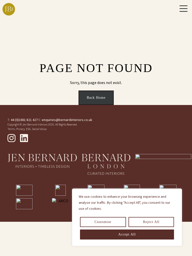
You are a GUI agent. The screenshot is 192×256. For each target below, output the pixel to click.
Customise (102, 222)
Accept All (127, 234)
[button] (184, 9)
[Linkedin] (24, 138)
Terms (11, 129)
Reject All (151, 222)
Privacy (20, 129)
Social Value (39, 129)
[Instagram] (12, 138)
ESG (28, 129)
